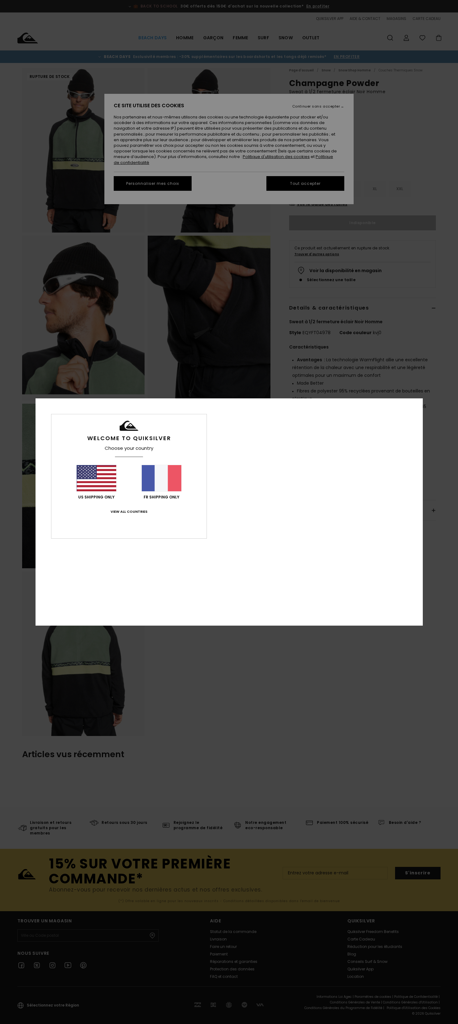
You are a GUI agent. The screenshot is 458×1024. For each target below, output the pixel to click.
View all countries (129, 511)
